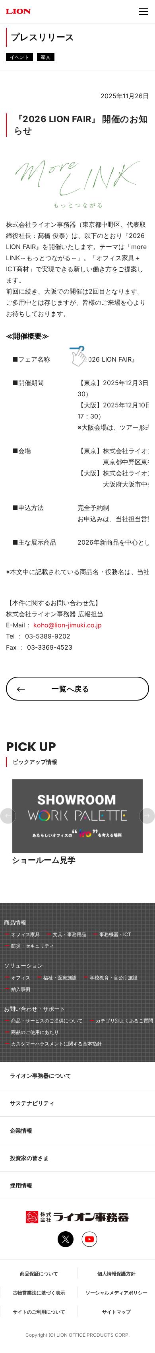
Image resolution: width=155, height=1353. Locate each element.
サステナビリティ (32, 1103)
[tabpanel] (77, 831)
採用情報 (21, 1185)
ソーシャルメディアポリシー (116, 1293)
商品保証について (39, 1274)
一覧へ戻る (70, 689)
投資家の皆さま (29, 1157)
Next (147, 816)
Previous (8, 816)
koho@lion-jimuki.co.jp (67, 625)
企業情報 (21, 1130)
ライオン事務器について (40, 1075)
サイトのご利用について (39, 1312)
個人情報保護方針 (116, 1274)
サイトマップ (116, 1312)
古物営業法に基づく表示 (39, 1293)
